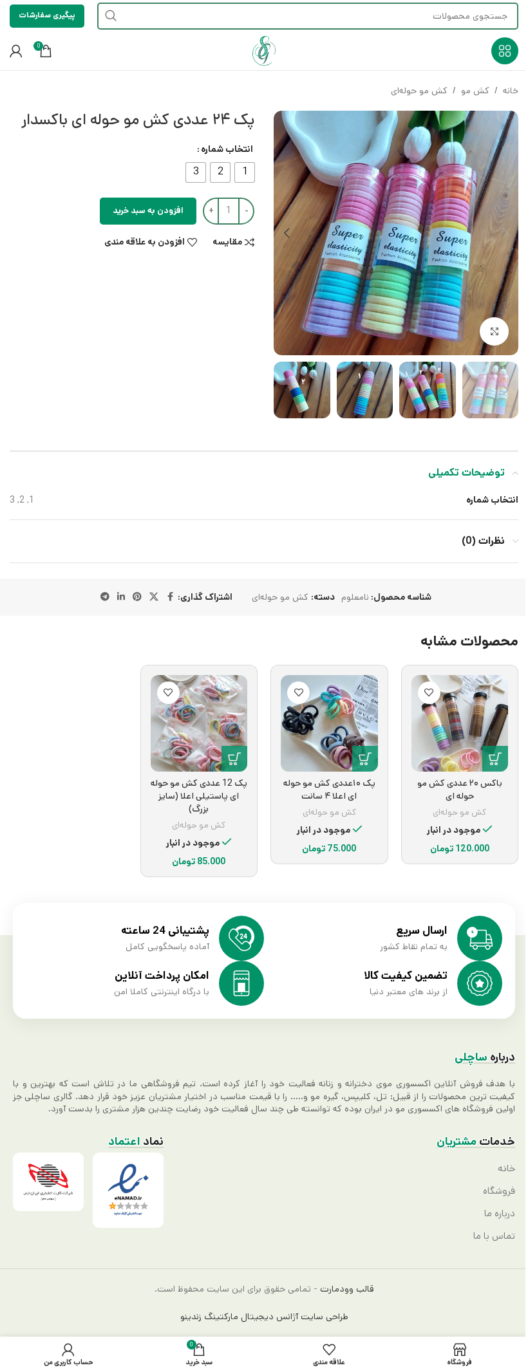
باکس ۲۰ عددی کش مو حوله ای (459, 789)
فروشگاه (499, 1191)
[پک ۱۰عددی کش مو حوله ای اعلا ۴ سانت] (329, 723)
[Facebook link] (170, 597)
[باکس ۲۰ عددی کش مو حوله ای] (460, 723)
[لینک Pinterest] (137, 597)
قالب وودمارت (345, 1289)
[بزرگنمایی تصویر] (494, 331)
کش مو (475, 90)
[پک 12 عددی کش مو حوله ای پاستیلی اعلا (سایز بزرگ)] (199, 723)
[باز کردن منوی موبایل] (505, 51)
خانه (510, 90)
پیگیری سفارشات (47, 15)
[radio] (244, 172)
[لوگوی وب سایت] (264, 50)
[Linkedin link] (121, 597)
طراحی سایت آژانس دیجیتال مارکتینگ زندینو (264, 1316)
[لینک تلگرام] (105, 597)
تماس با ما (494, 1236)
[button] (505, 233)
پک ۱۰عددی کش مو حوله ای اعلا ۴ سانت (329, 789)
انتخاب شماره (227, 149)
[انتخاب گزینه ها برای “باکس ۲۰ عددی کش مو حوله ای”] (495, 759)
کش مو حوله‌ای (419, 90)
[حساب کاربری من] (16, 51)
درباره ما (499, 1213)
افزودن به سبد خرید (148, 211)
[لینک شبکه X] (154, 597)
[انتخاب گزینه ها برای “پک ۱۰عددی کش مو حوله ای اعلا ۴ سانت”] (365, 759)
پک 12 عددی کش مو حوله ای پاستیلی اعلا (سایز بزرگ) (199, 796)
